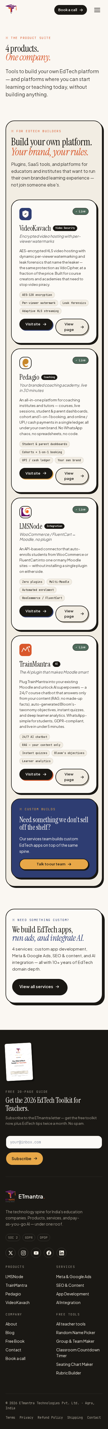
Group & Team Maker (75, 1341)
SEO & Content (70, 1285)
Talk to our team (51, 864)
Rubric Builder (68, 1372)
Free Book (15, 1341)
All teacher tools (71, 1323)
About (11, 1323)
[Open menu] (97, 10)
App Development (72, 1293)
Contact (13, 1349)
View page (69, 327)
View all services (36, 986)
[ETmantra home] (11, 9)
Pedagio (13, 1293)
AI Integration (68, 1302)
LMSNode (14, 1276)
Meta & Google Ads (73, 1276)
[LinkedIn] (61, 1253)
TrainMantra (16, 1285)
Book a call (67, 10)
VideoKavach (18, 1302)
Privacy (26, 1417)
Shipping (75, 1417)
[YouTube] (36, 1253)
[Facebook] (49, 1253)
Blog (10, 1332)
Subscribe (21, 1158)
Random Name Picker (75, 1332)
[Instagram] (23, 1253)
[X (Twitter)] (11, 1253)
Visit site (32, 324)
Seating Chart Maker (74, 1364)
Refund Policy (50, 1417)
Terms (10, 1417)
